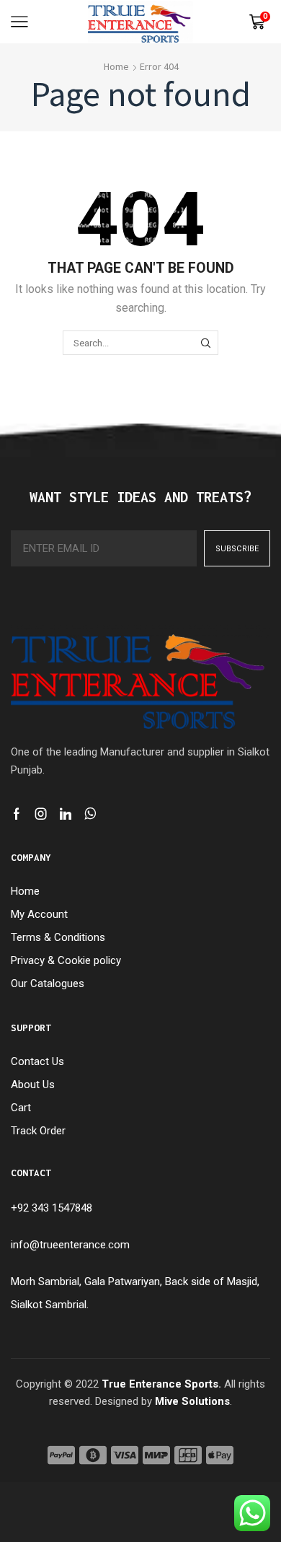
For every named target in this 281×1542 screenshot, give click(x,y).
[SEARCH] (205, 342)
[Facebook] (16, 814)
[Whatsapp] (90, 814)
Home (116, 66)
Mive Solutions (192, 1401)
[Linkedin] (65, 814)
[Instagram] (41, 814)
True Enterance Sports (160, 1383)
